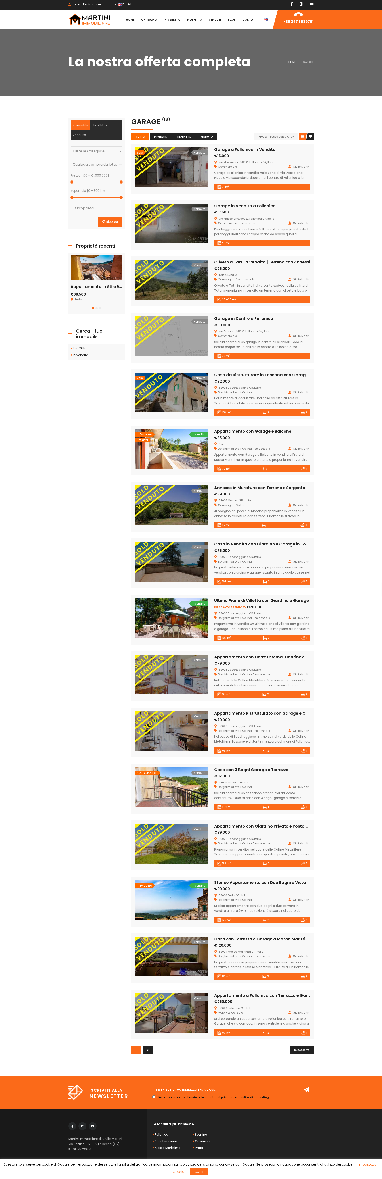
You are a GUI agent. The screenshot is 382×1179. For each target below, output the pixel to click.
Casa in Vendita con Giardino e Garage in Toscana (266, 544)
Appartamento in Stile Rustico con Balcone (114, 286)
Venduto (206, 136)
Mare (221, 1012)
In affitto (184, 136)
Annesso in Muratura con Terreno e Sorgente (259, 487)
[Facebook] (292, 4)
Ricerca (111, 221)
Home (292, 62)
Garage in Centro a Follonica (243, 318)
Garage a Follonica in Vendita (245, 149)
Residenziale (246, 223)
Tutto (140, 136)
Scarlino (200, 1134)
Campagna (226, 279)
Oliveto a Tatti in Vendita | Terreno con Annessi (262, 262)
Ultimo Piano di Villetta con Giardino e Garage (261, 600)
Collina (247, 392)
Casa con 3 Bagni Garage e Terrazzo (251, 769)
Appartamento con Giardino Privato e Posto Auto (264, 826)
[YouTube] (312, 4)
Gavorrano (202, 1141)
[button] (93, 308)
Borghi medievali (229, 392)
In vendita (161, 136)
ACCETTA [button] (199, 1172)
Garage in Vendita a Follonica (245, 206)
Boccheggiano (165, 1141)
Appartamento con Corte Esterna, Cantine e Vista (265, 657)
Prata (198, 1148)
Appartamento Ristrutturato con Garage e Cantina (266, 713)
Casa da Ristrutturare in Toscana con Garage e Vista (268, 375)
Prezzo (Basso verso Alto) (276, 136)
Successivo (301, 1050)
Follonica (161, 1134)
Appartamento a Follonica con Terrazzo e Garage (265, 995)
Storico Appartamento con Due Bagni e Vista (260, 882)
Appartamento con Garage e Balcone (252, 431)
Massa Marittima (167, 1148)
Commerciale (227, 167)
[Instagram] (301, 4)
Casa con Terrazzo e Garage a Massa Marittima (263, 939)
